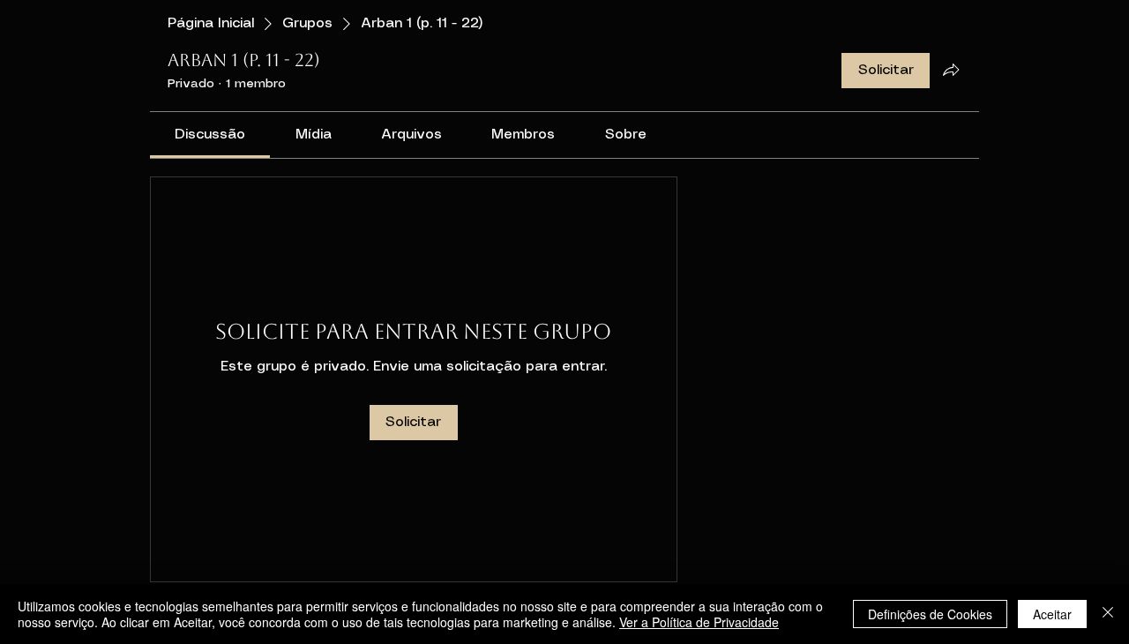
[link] (210, 134)
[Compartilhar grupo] (950, 69)
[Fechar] (1107, 614)
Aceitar (1052, 614)
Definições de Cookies (930, 614)
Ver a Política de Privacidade (699, 622)
